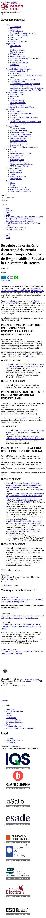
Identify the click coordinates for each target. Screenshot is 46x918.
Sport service (15, 158)
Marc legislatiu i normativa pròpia (22, 33)
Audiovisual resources (18, 187)
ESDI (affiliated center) (14, 229)
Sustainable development (19, 130)
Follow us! (4, 701)
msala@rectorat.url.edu (9, 585)
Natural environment (18, 139)
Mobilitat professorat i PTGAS (21, 113)
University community (14, 168)
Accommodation (16, 155)
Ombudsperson (16, 172)
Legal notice (10, 738)
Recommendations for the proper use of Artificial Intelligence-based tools (25, 85)
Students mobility (16, 111)
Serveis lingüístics (17, 160)
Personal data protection (14, 740)
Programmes (10, 44)
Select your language (9, 12)
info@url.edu (20, 685)
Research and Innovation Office (22, 107)
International (10, 109)
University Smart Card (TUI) (21, 153)
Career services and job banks (21, 164)
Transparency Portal (13, 720)
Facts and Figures (16, 37)
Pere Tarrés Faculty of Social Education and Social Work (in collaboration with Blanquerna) (24, 218)
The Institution (15, 27)
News (12, 183)
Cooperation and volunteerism (21, 132)
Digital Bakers (14, 746)
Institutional (5, 280)
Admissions (14, 65)
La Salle (9, 213)
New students (15, 46)
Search (3, 195)
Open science (15, 96)
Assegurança (15, 120)
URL (8, 25)
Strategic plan (15, 73)
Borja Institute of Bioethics (16, 227)
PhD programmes (16, 54)
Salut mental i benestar (18, 141)
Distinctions (14, 39)
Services (9, 149)
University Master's (17, 52)
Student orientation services (20, 162)
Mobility (9, 713)
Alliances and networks (19, 35)
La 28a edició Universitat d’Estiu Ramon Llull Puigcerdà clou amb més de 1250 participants (22, 600)
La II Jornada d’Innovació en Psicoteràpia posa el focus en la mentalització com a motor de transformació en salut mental (22, 626)
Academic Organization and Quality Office (26, 90)
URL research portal (17, 105)
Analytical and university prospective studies (27, 88)
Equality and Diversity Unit (20, 136)
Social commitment (13, 126)
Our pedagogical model (19, 71)
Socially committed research (20, 134)
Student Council (16, 170)
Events (12, 185)
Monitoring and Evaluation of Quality (24, 79)
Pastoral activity (16, 145)
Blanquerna (10, 210)
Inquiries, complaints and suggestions (24, 147)
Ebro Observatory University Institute (20, 221)
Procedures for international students (23, 117)
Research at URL (16, 94)
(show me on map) (32, 679)
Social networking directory (20, 191)
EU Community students (19, 124)
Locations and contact (18, 41)
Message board (16, 179)
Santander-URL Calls (18, 177)
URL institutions (16, 31)
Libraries (13, 151)
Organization (15, 29)
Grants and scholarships (19, 63)
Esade (8, 215)
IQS (7, 208)
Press (8, 181)
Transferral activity (17, 101)
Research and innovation (15, 92)
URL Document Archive (19, 166)
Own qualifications (17, 56)
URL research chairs (18, 103)
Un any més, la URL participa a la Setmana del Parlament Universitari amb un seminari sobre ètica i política (22, 617)
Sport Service (11, 718)
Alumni (13, 175)
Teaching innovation (18, 82)
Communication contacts (19, 189)
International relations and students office (25, 122)
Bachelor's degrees (17, 50)
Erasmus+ (14, 115)
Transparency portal (17, 128)
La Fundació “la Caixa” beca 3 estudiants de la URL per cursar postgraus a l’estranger (22, 652)
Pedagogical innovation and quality (19, 69)
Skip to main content (8, 2)
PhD (12, 98)
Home (8, 233)
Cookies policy (11, 742)
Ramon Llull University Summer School (25, 58)
